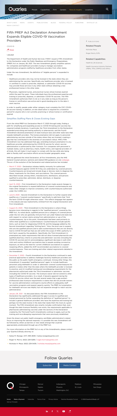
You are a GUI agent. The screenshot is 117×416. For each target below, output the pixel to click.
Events (31, 22)
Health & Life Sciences (94, 63)
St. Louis (78, 387)
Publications (42, 22)
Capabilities (45, 10)
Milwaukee (97, 384)
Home (9, 399)
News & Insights (75, 10)
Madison (78, 384)
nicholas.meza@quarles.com (49, 344)
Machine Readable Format (69, 399)
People (34, 10)
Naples (40, 387)
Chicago (22, 384)
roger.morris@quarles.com (47, 340)
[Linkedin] (47, 411)
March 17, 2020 (15, 166)
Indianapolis (60, 384)
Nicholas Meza (91, 50)
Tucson (40, 390)
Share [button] (11, 50)
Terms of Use (41, 399)
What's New (12, 22)
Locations (89, 10)
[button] (69, 411)
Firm (55, 10)
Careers (63, 10)
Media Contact (13, 25)
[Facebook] (52, 411)
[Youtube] (63, 411)
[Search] (107, 9)
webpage (65, 160)
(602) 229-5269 (29, 340)
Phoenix (59, 387)
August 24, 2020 (15, 208)
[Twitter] (57, 411)
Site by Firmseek (12, 402)
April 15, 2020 (14, 184)
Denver (40, 384)
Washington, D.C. (62, 390)
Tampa (21, 390)
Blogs (53, 22)
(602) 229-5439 (30, 344)
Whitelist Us (92, 22)
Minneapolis (23, 387)
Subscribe (79, 22)
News (22, 22)
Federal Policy (65, 22)
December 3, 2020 (16, 255)
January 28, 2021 (16, 294)
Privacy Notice (53, 399)
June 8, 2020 (14, 195)
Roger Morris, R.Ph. (93, 53)
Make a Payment (19, 399)
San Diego (97, 387)
